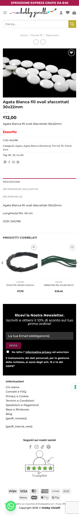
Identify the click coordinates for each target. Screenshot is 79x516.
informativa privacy (39, 352)
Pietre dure (52, 35)
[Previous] (3, 270)
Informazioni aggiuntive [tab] (20, 189)
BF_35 (11, 155)
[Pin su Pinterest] (17, 162)
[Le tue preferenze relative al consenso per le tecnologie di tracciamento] (75, 387)
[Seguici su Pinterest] (49, 447)
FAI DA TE (37, 35)
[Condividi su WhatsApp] (5, 162)
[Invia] (72, 24)
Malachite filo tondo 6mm (59, 285)
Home (24, 35)
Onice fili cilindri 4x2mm (20, 285)
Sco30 (20, 155)
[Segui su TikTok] (42, 447)
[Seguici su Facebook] (30, 447)
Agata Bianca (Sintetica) (37, 146)
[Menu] (5, 12)
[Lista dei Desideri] (68, 12)
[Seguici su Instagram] (37, 447)
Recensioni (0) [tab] (12, 196)
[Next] (76, 270)
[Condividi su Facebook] (9, 162)
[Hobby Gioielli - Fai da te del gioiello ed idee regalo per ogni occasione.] (33, 12)
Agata (18, 146)
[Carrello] (74, 12)
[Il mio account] (61, 12)
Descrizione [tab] (11, 182)
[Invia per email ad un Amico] (13, 162)
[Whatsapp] (11, 506)
